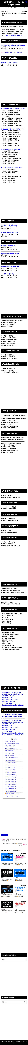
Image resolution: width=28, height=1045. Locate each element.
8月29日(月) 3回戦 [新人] (10, 779)
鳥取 (8, 701)
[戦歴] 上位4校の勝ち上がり (11, 748)
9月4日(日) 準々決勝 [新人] (11, 772)
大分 (13, 705)
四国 (19, 716)
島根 (11, 701)
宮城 (17, 692)
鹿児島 (19, 705)
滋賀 (3, 699)
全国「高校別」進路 (19, 735)
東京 (19, 694)
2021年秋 (19, 35)
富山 (8, 695)
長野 (3, 695)
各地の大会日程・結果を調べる (13, 796)
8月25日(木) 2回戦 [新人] (10, 786)
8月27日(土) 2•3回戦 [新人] (11, 784)
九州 (21, 716)
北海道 (4, 692)
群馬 (8, 694)
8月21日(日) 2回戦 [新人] (10, 788)
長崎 (8, 705)
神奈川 (21, 694)
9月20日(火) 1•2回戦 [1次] (10, 762)
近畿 (13, 716)
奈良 (8, 699)
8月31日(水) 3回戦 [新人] (10, 777)
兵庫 (17, 699)
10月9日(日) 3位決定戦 (10, 745)
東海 (11, 716)
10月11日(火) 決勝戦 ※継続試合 (12, 743)
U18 (21, 714)
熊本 (11, 705)
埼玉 (11, 694)
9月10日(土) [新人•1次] (10, 769)
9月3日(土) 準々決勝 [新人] (11, 774)
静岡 (3, 697)
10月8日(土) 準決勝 (9, 750)
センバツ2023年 (18, 52)
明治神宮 (15, 714)
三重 (11, 697)
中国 (16, 716)
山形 (15, 692)
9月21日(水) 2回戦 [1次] (10, 760)
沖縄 (22, 705)
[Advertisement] (14, 84)
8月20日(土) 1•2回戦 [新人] (11, 791)
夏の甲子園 (10, 714)
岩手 (10, 692)
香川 (3, 703)
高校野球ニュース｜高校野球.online (14, 3)
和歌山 (11, 699)
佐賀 (6, 705)
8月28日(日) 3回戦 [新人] (10, 781)
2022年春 (13, 35)
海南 (5, 62)
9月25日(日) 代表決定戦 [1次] (11, 757)
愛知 (6, 697)
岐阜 (8, 697)
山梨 (13, 694)
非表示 (15, 739)
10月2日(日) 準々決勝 (9, 753)
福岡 (3, 705)
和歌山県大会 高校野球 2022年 (11, 741)
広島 (6, 701)
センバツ (4, 714)
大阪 (15, 699)
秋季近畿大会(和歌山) (7, 52)
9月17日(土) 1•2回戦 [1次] (10, 765)
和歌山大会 (5, 834)
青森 (7, 692)
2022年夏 (8, 35)
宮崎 (16, 705)
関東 (6, 716)
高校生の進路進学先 (7, 735)
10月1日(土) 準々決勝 (9, 755)
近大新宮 (6, 45)
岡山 (3, 701)
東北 (3, 716)
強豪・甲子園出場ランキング (12, 793)
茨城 (3, 694)
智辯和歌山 (14, 45)
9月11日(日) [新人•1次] (10, 767)
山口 (13, 701)
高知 (8, 703)
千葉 (16, 694)
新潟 (6, 695)
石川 (11, 695)
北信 (8, 716)
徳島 (6, 703)
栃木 (6, 694)
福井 (13, 695)
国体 (19, 714)
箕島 (10, 62)
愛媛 (11, 703)
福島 (20, 692)
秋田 (12, 692)
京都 (6, 699)
